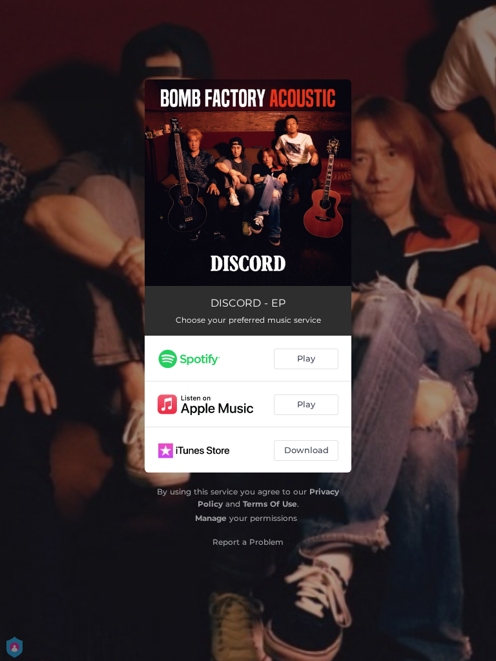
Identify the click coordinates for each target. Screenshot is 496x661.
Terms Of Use (270, 504)
